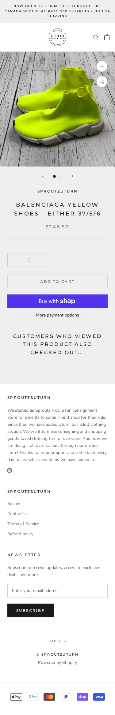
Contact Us (18, 514)
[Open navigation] (9, 37)
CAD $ (54, 641)
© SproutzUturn (57, 654)
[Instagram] (9, 470)
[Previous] (43, 176)
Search (13, 504)
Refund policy (20, 534)
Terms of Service (23, 524)
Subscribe (30, 610)
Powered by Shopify (57, 662)
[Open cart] (106, 37)
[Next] (72, 176)
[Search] (96, 37)
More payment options (57, 315)
